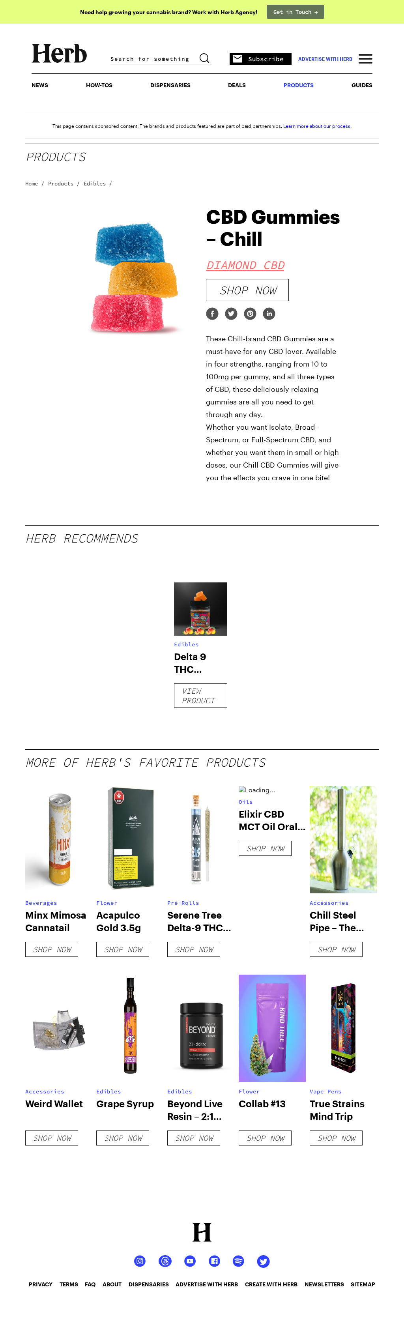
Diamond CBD (245, 264)
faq (90, 1284)
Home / (34, 183)
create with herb (271, 1284)
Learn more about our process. (317, 126)
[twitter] (231, 314)
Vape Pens (326, 1091)
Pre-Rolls (183, 902)
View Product (198, 695)
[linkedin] (269, 314)
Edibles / (98, 183)
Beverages (41, 902)
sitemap (363, 1284)
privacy (40, 1284)
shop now (247, 290)
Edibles (186, 644)
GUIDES (362, 85)
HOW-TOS (99, 85)
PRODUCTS (299, 85)
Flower (107, 902)
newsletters (324, 1284)
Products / (64, 183)
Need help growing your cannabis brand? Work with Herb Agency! (168, 12)
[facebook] (212, 314)
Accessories (329, 902)
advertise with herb (325, 59)
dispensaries (149, 1284)
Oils (246, 801)
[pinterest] (250, 314)
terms (69, 1284)
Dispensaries (170, 85)
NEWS (40, 85)
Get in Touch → (295, 11)
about (112, 1284)
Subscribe (266, 59)
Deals (237, 85)
